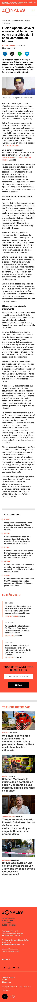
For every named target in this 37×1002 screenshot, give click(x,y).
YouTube (13, 967)
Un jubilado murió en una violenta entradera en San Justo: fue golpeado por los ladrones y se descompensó (18, 868)
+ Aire (4, 980)
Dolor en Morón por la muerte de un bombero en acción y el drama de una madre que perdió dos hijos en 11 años (18, 785)
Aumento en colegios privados (18, 2)
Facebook (4, 967)
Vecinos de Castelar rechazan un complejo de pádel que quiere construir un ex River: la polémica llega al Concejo (19, 568)
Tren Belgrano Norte (8, 3)
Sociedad (21, 616)
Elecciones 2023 (9, 925)
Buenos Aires (9, 636)
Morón (4, 776)
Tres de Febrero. (12, 145)
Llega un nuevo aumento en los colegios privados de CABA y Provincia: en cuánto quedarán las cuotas (19, 526)
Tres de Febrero (17, 21)
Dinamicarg (6, 982)
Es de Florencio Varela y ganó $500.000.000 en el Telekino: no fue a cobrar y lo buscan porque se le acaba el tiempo (18, 609)
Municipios (6, 21)
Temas (27, 21)
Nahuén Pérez (32, 2)
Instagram (18, 967)
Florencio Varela (11, 616)
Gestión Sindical (8, 977)
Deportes (18, 657)
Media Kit (6, 960)
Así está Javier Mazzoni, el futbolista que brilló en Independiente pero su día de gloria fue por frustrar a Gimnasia (18, 650)
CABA (13, 918)
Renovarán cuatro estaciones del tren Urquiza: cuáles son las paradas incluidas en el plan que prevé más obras (19, 582)
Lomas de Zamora (8, 816)
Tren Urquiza (18, 3)
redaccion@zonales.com (10, 951)
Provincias (6, 923)
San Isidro (5, 733)
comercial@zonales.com (10, 949)
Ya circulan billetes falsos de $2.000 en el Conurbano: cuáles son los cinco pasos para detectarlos (18, 629)
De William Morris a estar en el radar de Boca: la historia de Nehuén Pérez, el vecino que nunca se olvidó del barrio (17, 540)
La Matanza (6, 860)
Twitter (9, 967)
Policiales (6, 23)
